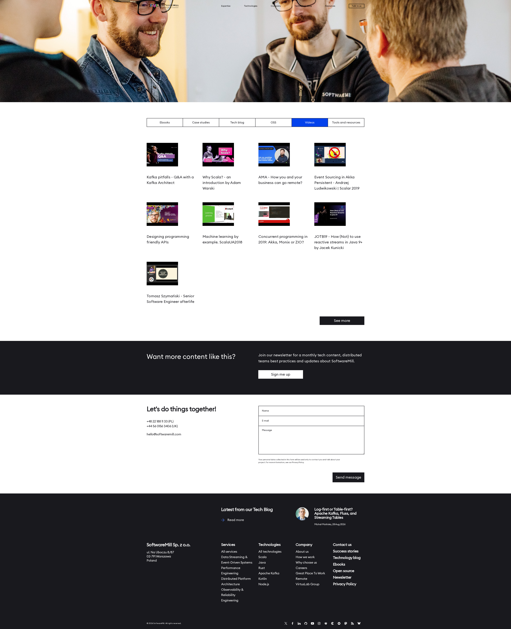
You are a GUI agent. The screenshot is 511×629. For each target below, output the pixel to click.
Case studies (201, 122)
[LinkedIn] (299, 623)
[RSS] (352, 623)
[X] (285, 623)
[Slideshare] (325, 623)
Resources (330, 6)
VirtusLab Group (307, 584)
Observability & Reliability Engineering (232, 595)
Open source (343, 571)
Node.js (263, 584)
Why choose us (306, 562)
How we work (305, 557)
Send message (348, 477)
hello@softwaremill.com (164, 434)
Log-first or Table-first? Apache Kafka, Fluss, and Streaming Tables (335, 513)
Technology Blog (303, 6)
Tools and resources (346, 122)
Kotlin (262, 578)
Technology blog (347, 558)
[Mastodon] (345, 623)
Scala (262, 557)
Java (262, 562)
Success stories (345, 551)
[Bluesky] (359, 623)
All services (229, 551)
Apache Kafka (268, 573)
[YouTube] (312, 623)
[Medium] (339, 623)
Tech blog (237, 122)
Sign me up (280, 374)
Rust (261, 568)
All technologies (269, 551)
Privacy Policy (298, 462)
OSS (273, 122)
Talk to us (356, 6)
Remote (301, 578)
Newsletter (342, 577)
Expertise (225, 6)
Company (276, 6)
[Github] (305, 623)
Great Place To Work (310, 573)
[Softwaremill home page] (172, 6)
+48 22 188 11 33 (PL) (160, 421)
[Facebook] (292, 623)
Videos (309, 122)
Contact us (342, 545)
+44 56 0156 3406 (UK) (162, 426)
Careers (301, 568)
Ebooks (165, 122)
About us (302, 551)
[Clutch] (332, 623)
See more (342, 321)
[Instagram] (319, 623)
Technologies (250, 6)
